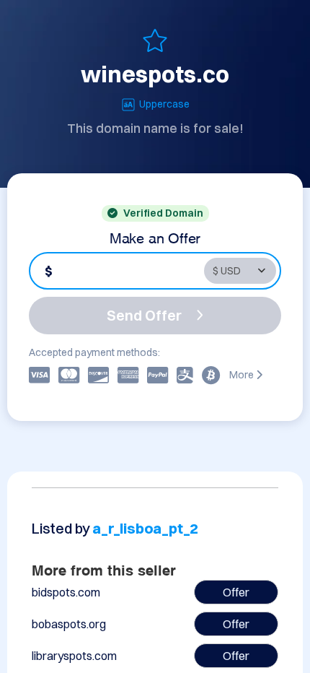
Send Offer (144, 315)
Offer (236, 592)
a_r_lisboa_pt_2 (145, 528)
